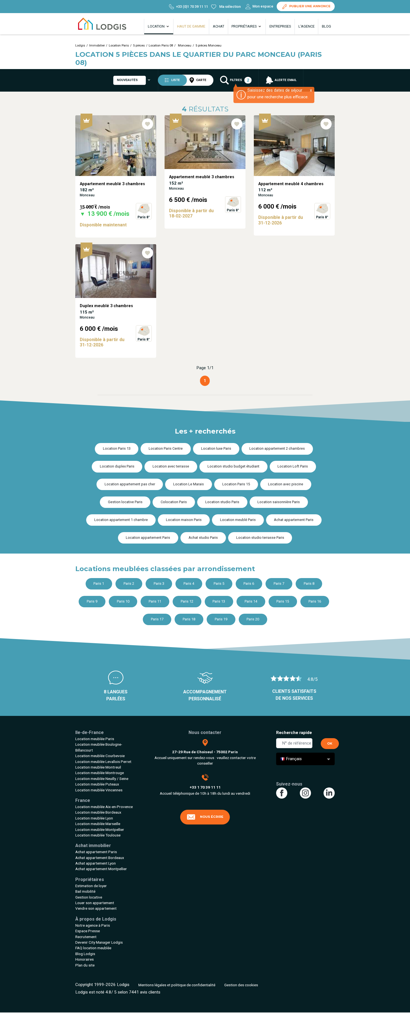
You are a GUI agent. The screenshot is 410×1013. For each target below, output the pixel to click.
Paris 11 (155, 601)
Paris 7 (279, 583)
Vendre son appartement (96, 908)
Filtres (239, 80)
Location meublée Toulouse (97, 835)
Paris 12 (187, 601)
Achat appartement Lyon (95, 863)
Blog (326, 26)
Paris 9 (92, 601)
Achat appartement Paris (293, 520)
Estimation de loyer (91, 886)
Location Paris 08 (161, 45)
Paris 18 (189, 619)
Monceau (184, 45)
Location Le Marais (188, 484)
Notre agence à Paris (92, 925)
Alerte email (285, 80)
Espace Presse (87, 931)
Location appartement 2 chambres (277, 448)
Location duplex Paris (117, 466)
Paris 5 (219, 583)
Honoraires (84, 959)
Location (156, 26)
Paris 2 (129, 583)
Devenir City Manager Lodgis (99, 942)
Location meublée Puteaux (97, 784)
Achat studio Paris (203, 537)
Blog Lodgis (85, 953)
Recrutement (86, 936)
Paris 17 (157, 619)
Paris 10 (123, 601)
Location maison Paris (184, 520)
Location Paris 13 (117, 448)
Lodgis (80, 45)
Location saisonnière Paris (278, 502)
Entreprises (280, 26)
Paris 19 (221, 619)
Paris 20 (253, 619)
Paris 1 (98, 583)
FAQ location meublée (93, 948)
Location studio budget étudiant (233, 466)
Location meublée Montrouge (99, 772)
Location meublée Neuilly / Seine (101, 778)
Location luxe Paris (216, 448)
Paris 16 (314, 601)
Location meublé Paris (238, 520)
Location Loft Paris (293, 466)
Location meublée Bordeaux (98, 812)
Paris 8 (309, 583)
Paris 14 (251, 601)
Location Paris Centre (166, 448)
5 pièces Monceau (208, 45)
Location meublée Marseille (97, 823)
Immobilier (97, 45)
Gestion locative (88, 897)
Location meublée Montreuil (98, 767)
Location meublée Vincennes (98, 790)
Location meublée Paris (94, 738)
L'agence (306, 26)
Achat (218, 26)
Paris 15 (282, 601)
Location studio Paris (222, 502)
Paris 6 (248, 583)
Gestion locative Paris (125, 502)
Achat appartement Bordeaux (99, 857)
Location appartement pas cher (130, 484)
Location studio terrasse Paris (260, 537)
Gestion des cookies (241, 985)
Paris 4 (189, 583)
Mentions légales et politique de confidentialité (176, 985)
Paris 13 (219, 601)
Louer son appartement (94, 903)
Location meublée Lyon (94, 818)
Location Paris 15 (236, 484)
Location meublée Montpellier (99, 829)
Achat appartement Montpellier (101, 869)
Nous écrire (211, 817)
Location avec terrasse (171, 466)
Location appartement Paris (148, 537)
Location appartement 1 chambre (121, 520)
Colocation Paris (174, 502)
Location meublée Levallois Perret (103, 761)
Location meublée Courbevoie (100, 755)
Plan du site (85, 965)
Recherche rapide (294, 732)
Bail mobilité (85, 891)
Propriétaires (244, 26)
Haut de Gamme (191, 26)
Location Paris (119, 45)
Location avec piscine (285, 484)
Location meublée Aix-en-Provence (104, 806)
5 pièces (139, 45)
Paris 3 (159, 583)
